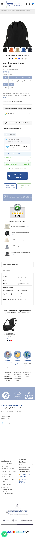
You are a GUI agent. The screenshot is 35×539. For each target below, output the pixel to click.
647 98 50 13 (6, 418)
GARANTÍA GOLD (6, 474)
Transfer (20, 296)
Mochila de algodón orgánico (19, 240)
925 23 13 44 (6, 416)
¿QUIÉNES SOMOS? (6, 461)
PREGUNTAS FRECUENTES (8, 479)
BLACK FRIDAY (7, 484)
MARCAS (3, 482)
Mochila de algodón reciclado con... (20, 246)
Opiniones (6, 270)
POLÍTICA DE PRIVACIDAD (8, 463)
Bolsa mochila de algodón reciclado (20, 252)
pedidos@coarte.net (10, 423)
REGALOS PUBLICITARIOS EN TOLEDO (8, 489)
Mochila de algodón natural (18, 226)
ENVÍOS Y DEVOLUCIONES (8, 471)
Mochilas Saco (21, 299)
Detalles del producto (10, 264)
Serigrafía (20, 294)
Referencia (6, 69)
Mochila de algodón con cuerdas (20, 232)
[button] (17, 123)
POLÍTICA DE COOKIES (7, 469)
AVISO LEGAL (5, 466)
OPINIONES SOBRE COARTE (8, 495)
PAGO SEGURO (5, 476)
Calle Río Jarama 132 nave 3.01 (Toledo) (11, 411)
